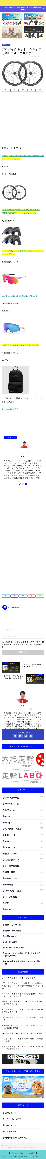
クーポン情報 (23, 897)
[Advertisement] (23, 120)
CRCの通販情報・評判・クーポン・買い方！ (23, 962)
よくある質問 (11, 942)
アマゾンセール (23, 804)
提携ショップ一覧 (13, 925)
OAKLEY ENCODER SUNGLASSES (19, 296)
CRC (24, 841)
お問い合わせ (11, 936)
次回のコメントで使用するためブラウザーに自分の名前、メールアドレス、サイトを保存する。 (23, 644)
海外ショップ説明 (13, 931)
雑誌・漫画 (23, 872)
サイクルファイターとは (16, 947)
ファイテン (23, 847)
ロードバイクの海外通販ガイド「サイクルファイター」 (23, 2)
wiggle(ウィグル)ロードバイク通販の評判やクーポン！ (23, 954)
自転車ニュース (23, 878)
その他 (23, 909)
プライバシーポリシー (14, 1119)
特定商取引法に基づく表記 (16, 1138)
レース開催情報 (23, 866)
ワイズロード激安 (24, 829)
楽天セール (23, 810)
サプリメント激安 (23, 891)
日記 (24, 903)
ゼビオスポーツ (23, 860)
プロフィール (10, 1125)
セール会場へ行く (10, 409)
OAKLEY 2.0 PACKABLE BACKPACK (20, 345)
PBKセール (6, 45)
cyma (23, 816)
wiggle (24, 823)
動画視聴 (23, 885)
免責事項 (32, 1153)
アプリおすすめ (23, 798)
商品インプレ (23, 854)
